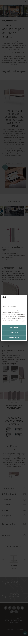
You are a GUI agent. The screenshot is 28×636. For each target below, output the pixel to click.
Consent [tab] (5, 301)
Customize (13, 332)
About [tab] (23, 301)
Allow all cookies (14, 327)
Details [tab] (14, 301)
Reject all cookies (14, 337)
